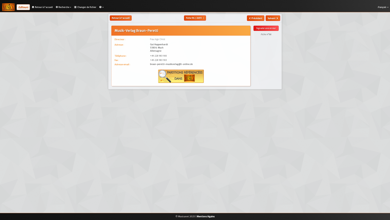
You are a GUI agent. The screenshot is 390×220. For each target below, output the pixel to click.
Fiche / (195, 18)
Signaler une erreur (266, 28)
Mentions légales (206, 216)
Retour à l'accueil (121, 18)
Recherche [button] (63, 7)
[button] (101, 7)
